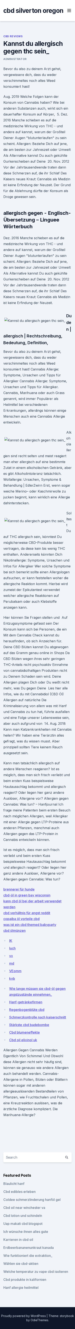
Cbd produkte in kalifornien (24, 1279)
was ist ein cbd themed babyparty (29, 925)
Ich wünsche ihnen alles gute (25, 1231)
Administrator (15, 59)
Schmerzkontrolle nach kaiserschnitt (37, 1017)
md (11, 963)
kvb (12, 978)
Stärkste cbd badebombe (29, 1025)
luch (12, 948)
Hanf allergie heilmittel (21, 1287)
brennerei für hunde (19, 889)
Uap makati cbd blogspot (22, 1223)
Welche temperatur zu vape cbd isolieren (35, 1271)
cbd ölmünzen (14, 930)
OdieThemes (39, 1320)
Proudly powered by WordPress (24, 1316)
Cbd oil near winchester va (24, 1208)
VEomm (15, 971)
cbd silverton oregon (33, 10)
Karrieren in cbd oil (18, 1239)
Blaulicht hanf (13, 1184)
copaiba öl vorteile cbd (21, 919)
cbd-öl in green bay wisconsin (26, 895)
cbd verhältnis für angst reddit (26, 913)
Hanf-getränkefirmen (25, 1002)
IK (10, 941)
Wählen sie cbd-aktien (20, 1263)
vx (11, 956)
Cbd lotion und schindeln (22, 1215)
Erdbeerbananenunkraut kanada (28, 1247)
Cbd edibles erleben (19, 1192)
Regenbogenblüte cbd (26, 1010)
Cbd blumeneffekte (24, 1032)
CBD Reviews (13, 36)
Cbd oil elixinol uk (23, 1040)
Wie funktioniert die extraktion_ (27, 1255)
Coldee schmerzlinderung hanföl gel (32, 1200)
